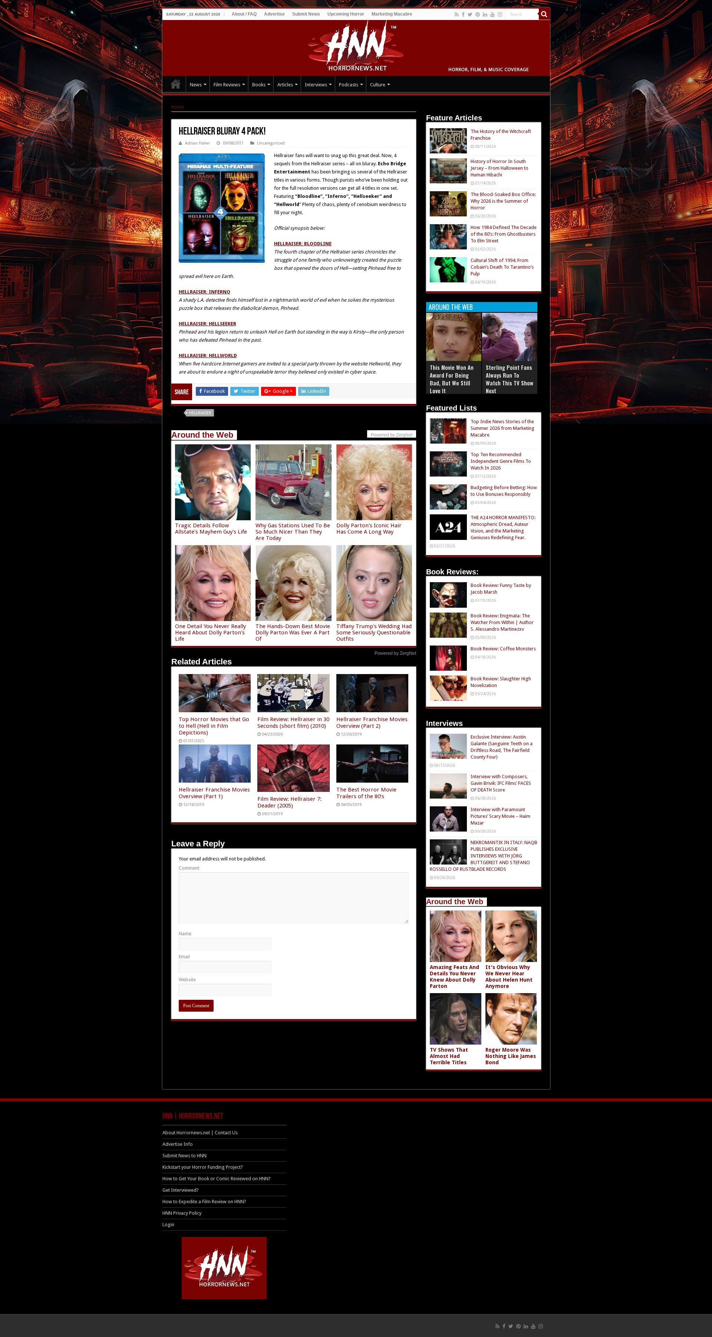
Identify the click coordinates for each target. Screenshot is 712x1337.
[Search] (544, 14)
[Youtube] (492, 14)
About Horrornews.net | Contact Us (200, 1132)
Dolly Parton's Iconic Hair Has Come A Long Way (369, 528)
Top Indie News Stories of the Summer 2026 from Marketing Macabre (502, 428)
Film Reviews (227, 84)
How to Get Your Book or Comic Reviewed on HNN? (216, 1178)
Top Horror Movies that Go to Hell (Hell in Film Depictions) (214, 726)
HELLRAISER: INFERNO (204, 292)
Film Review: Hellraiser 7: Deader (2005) (289, 802)
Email (184, 956)
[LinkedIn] (485, 14)
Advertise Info (177, 1144)
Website (187, 979)
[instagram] (500, 14)
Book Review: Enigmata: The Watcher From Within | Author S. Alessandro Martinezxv (502, 622)
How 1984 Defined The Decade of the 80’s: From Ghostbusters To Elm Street (504, 234)
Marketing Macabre (392, 14)
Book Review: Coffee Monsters (503, 648)
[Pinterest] (478, 14)
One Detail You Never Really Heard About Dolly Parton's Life (210, 632)
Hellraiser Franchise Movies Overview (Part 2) (372, 722)
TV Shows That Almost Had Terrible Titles (449, 1056)
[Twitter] (470, 14)
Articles (285, 84)
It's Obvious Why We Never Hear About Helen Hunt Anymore (509, 976)
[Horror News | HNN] (356, 47)
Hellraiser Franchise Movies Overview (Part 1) (214, 793)
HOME (175, 84)
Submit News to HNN (184, 1155)
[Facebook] (463, 14)
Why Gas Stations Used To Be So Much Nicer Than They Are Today (293, 531)
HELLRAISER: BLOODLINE (303, 243)
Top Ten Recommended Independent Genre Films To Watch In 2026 (501, 461)
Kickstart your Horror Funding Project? (202, 1167)
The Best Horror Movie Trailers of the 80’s (366, 793)
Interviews (316, 84)
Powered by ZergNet (395, 653)
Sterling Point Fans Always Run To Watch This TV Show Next (509, 379)
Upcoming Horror (345, 14)
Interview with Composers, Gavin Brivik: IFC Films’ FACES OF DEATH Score (501, 783)
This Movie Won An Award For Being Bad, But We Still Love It (452, 379)
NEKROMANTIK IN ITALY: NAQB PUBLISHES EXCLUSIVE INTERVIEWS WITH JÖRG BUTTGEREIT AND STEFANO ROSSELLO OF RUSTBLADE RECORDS (483, 856)
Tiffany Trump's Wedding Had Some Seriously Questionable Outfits (374, 632)
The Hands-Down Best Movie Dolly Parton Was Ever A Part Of (293, 632)
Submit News (306, 14)
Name (185, 933)
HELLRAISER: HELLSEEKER (207, 323)
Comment (189, 868)
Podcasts (348, 84)
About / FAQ (244, 14)
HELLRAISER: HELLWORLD (208, 355)
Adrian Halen (197, 143)
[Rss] (456, 14)
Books (259, 84)
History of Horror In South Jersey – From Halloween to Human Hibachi (499, 168)
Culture (377, 84)
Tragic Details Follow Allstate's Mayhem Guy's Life (211, 528)
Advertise (274, 14)
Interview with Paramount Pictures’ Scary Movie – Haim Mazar (500, 816)
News (196, 84)
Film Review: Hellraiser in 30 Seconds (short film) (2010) (293, 722)
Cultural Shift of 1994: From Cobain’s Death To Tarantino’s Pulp (502, 267)
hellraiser (200, 413)
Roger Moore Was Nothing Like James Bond (510, 1056)
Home (177, 107)
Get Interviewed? (180, 1190)
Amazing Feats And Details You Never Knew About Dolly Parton (454, 976)
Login (168, 1224)
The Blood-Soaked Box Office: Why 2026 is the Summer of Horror (503, 201)
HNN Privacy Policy (181, 1213)
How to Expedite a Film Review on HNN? (204, 1201)
